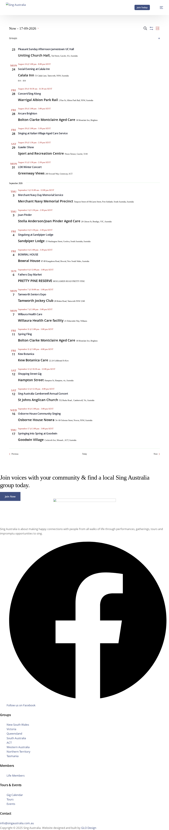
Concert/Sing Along (29, 93)
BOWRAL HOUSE (28, 254)
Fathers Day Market (30, 274)
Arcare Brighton (27, 113)
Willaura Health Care (30, 314)
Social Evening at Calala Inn (34, 69)
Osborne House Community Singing (39, 413)
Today (84, 454)
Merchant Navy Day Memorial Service (40, 195)
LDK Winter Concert (29, 167)
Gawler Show (26, 147)
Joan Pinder (25, 215)
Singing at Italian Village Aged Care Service (43, 133)
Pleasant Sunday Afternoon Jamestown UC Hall (46, 49)
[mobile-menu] (159, 7)
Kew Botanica (26, 354)
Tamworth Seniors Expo (32, 294)
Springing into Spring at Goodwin (37, 433)
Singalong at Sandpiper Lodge (35, 234)
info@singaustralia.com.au (17, 823)
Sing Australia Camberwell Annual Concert (43, 393)
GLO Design (88, 828)
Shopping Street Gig (30, 374)
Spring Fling (25, 334)
